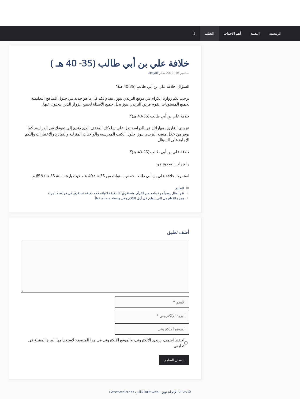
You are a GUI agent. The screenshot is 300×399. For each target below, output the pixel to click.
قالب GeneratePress (126, 391)
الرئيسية (275, 33)
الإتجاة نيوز (268, 13)
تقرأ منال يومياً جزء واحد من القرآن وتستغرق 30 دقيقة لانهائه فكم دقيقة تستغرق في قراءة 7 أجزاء (116, 193)
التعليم (209, 33)
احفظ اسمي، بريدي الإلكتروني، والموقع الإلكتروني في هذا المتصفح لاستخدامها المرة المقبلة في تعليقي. (106, 343)
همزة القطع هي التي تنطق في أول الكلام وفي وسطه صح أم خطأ (139, 198)
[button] (193, 33)
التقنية (255, 33)
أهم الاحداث (232, 33)
